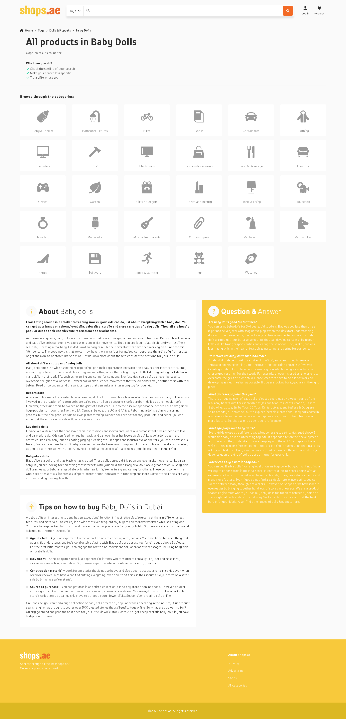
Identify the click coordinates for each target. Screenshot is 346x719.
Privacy (233, 663)
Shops (232, 678)
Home (29, 30)
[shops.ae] (40, 11)
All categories (237, 685)
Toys (41, 30)
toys (234, 339)
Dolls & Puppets (60, 30)
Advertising (235, 670)
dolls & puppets (282, 501)
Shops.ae (244, 654)
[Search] (288, 11)
